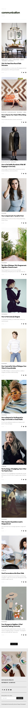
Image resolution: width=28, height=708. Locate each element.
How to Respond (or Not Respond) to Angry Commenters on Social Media (12, 418)
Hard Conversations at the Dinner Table (12, 573)
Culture (10, 59)
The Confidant (19, 112)
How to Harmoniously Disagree (10, 317)
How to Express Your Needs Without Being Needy (13, 116)
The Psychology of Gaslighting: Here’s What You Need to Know (13, 470)
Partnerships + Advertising (8, 682)
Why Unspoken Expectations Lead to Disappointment (12, 523)
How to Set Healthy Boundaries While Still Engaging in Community (13, 165)
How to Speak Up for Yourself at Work (12, 216)
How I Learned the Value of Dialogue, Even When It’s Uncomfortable (13, 367)
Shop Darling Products (7, 680)
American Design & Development (20, 704)
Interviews (22, 59)
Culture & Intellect (15, 59)
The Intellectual (11, 60)
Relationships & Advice (12, 112)
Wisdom (24, 112)
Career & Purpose (4, 59)
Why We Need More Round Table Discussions (11, 64)
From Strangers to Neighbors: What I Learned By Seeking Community (12, 625)
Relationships (4, 112)
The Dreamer (3, 466)
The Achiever (4, 60)
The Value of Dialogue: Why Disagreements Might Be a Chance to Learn (13, 266)
